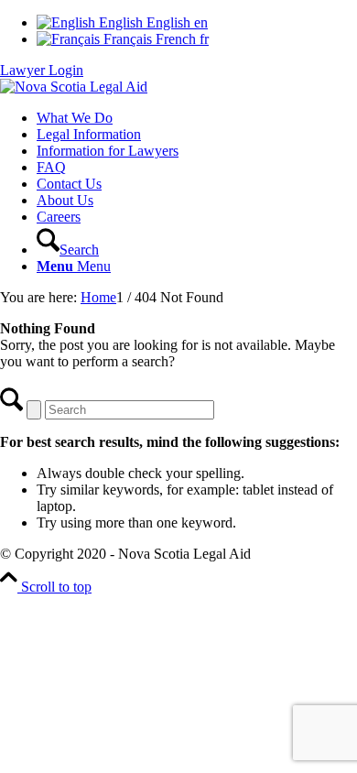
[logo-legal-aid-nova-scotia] (73, 86)
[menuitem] (197, 118)
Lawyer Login (41, 70)
